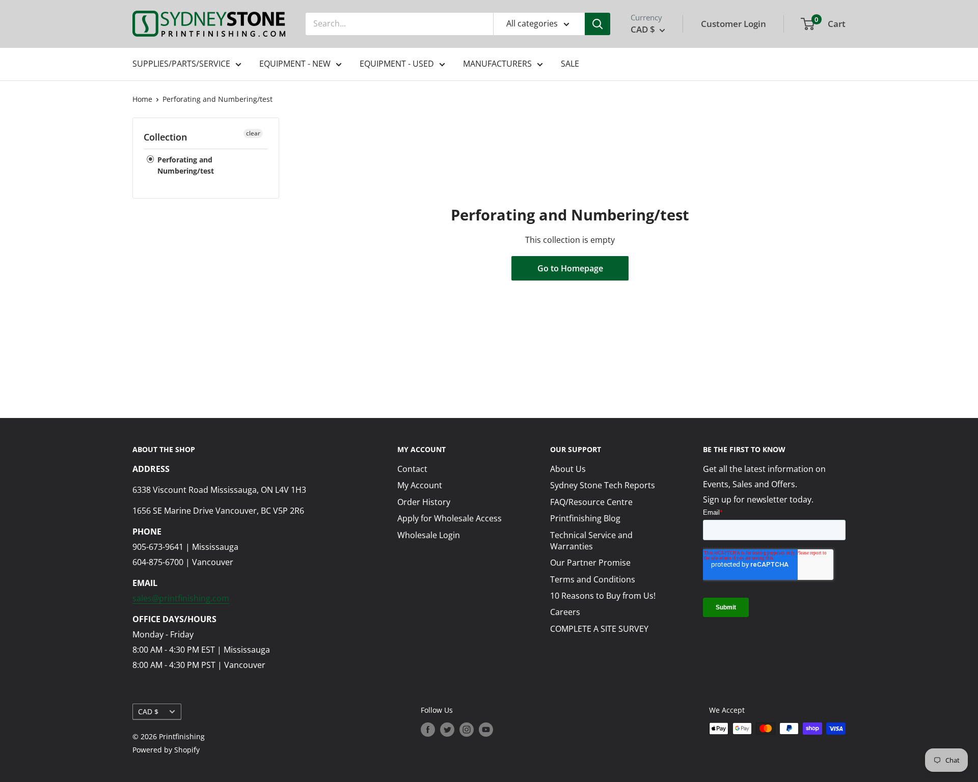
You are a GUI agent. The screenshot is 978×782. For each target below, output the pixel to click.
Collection (165, 137)
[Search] (597, 24)
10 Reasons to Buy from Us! (603, 595)
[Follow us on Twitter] (447, 729)
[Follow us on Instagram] (466, 729)
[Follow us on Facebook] (428, 729)
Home (142, 99)
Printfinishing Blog (585, 518)
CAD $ (148, 711)
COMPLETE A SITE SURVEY (599, 628)
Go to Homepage (570, 268)
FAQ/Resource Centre (591, 502)
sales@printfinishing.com (180, 598)
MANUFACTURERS (497, 63)
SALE (570, 63)
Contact (412, 468)
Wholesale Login (428, 535)
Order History (423, 502)
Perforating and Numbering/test (217, 99)
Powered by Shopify (166, 750)
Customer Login (733, 24)
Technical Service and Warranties (591, 540)
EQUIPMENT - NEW (295, 63)
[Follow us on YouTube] (486, 729)
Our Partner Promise (590, 562)
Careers (565, 612)
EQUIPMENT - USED (397, 63)
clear (253, 133)
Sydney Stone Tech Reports (602, 485)
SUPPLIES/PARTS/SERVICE (181, 63)
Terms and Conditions (592, 579)
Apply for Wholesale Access (449, 518)
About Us (568, 468)
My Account (419, 485)
